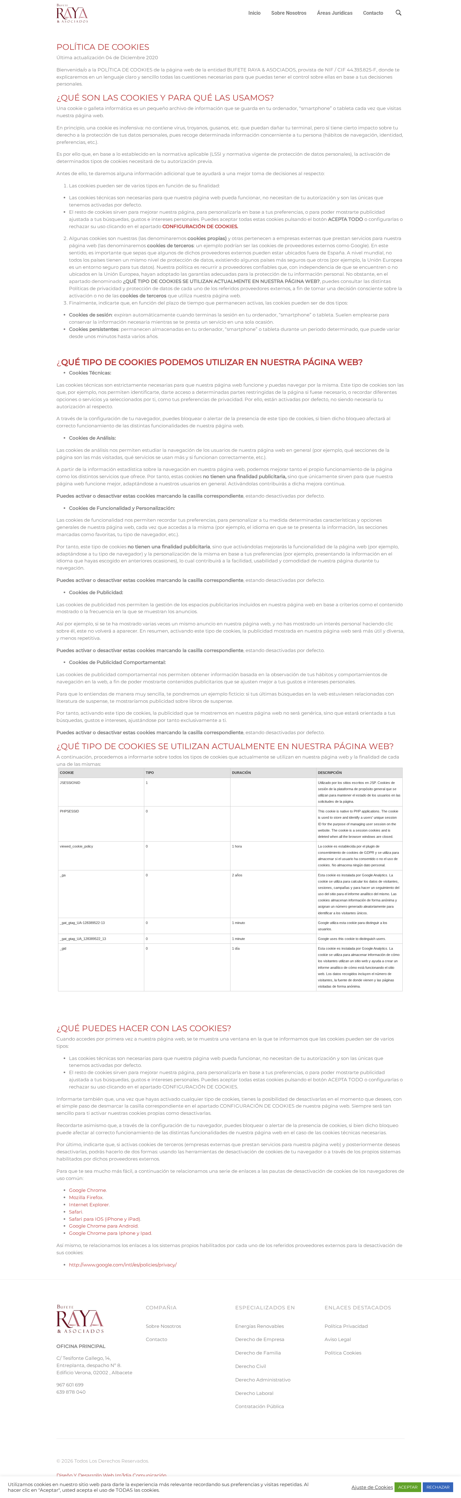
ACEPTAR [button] (407, 1487)
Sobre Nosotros (288, 13)
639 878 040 (71, 1392)
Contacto (373, 13)
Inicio (254, 13)
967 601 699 (69, 1385)
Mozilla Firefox (86, 1197)
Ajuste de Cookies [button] (372, 1487)
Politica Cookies (343, 1353)
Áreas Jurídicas (334, 13)
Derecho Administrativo (262, 1380)
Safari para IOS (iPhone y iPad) (104, 1219)
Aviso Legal (338, 1339)
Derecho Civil (250, 1366)
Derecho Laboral (254, 1393)
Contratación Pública (259, 1406)
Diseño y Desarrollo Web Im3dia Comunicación (111, 1475)
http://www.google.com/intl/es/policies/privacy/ (123, 1265)
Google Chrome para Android (103, 1226)
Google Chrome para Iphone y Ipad (110, 1233)
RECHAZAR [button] (438, 1487)
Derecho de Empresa (259, 1339)
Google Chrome (87, 1190)
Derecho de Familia (258, 1353)
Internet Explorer (89, 1205)
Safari (75, 1212)
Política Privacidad (346, 1326)
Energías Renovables (259, 1326)
